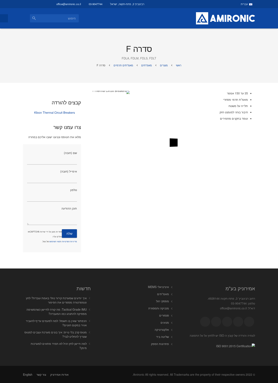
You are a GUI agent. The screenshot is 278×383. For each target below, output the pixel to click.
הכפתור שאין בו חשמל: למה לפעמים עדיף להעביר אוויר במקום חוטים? (56, 323)
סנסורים (164, 315)
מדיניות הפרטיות (69, 241)
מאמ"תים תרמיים (123, 65)
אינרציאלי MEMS (158, 287)
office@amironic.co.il (68, 4)
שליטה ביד (162, 337)
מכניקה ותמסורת (158, 308)
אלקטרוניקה (162, 329)
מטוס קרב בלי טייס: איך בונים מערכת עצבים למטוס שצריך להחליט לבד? (55, 334)
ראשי (178, 65)
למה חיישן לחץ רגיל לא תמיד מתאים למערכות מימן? (59, 346)
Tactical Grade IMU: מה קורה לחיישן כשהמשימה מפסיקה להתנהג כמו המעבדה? (56, 311)
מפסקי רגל (162, 301)
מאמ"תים (146, 65)
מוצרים (164, 65)
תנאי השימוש (55, 241)
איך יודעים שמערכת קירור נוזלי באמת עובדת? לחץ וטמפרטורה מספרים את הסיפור (56, 300)
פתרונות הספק (160, 344)
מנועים (165, 322)
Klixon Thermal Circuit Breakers (54, 112)
